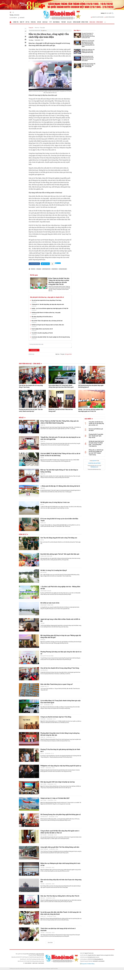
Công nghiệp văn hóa (45, 590)
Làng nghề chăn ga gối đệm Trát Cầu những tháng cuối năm (59, 847)
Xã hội (39, 22)
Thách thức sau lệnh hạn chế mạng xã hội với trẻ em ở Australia (57, 929)
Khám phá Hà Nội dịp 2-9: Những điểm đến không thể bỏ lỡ (61, 486)
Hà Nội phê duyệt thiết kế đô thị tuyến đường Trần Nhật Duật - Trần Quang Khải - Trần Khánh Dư (96, 444)
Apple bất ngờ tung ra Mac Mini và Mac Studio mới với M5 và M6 (60, 620)
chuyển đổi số (54, 268)
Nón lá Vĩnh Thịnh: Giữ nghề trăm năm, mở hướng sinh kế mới (47, 320)
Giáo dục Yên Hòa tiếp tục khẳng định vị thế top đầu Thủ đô (59, 896)
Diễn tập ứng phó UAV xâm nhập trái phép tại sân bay (57, 782)
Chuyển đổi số (44, 670)
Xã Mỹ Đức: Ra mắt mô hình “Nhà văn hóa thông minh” (61, 410)
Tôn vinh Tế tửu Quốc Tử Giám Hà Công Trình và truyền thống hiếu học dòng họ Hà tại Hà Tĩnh (88, 35)
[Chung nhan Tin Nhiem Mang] (87, 963)
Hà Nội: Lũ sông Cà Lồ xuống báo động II (53, 570)
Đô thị (27, 22)
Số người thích (68, 354)
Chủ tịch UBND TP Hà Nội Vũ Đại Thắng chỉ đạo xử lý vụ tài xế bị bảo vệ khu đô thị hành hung (60, 454)
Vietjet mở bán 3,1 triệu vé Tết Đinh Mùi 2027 (54, 798)
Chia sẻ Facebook (35, 263)
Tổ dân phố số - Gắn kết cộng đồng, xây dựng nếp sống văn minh (48, 304)
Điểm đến (42, 488)
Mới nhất (22, 17)
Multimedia (56, 22)
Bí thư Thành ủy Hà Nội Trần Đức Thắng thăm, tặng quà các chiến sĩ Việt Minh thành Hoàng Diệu (59, 422)
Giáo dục (45, 22)
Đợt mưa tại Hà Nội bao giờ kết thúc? (96, 429)
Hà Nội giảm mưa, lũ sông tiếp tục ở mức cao (55, 502)
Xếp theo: (57, 354)
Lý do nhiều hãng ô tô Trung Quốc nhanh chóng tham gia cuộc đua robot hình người (61, 386)
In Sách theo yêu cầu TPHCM (94, 463)
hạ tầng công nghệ (62, 268)
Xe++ (41, 704)
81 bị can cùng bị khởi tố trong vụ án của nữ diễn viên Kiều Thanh (59, 520)
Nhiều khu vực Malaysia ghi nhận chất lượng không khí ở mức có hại (60, 864)
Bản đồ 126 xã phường (97, 17)
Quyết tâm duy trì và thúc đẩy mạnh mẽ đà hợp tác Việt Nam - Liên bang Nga (88, 65)
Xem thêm (50, 942)
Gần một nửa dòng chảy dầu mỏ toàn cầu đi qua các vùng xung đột (60, 880)
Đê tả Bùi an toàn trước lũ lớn (49, 603)
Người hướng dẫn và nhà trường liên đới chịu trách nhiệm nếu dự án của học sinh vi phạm (88, 58)
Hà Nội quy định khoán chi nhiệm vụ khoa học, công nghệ (46, 312)
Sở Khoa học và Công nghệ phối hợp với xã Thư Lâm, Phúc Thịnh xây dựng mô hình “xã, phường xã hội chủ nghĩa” (88, 43)
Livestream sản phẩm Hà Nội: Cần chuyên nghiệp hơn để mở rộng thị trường (51, 337)
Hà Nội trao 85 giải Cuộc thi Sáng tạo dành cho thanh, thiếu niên (48, 324)
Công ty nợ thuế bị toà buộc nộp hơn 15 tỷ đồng (55, 717)
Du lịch (69, 22)
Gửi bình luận (34, 350)
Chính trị (15, 22)
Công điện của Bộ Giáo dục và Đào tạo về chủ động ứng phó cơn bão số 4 (96, 423)
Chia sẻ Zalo (46, 263)
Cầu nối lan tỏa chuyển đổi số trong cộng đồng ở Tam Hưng (46, 300)
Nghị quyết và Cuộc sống (46, 655)
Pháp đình (42, 719)
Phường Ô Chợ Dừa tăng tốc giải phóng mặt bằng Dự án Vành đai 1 (60, 750)
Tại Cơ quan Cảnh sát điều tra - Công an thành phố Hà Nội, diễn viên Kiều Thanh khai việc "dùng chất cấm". (60, 689)
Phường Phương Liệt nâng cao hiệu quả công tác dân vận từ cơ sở (60, 653)
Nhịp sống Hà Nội (110, 17)
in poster (94, 460)
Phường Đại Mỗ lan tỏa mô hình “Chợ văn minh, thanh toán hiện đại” (31, 410)
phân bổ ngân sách (46, 268)
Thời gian (62, 354)
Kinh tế (22, 22)
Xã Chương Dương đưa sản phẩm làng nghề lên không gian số (90, 386)
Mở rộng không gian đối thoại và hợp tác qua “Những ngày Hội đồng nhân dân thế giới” (60, 636)
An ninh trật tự (44, 686)
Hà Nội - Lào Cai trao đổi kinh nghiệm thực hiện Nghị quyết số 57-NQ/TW (50, 308)
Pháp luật (43, 522)
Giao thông (43, 784)
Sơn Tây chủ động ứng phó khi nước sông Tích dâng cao (58, 538)
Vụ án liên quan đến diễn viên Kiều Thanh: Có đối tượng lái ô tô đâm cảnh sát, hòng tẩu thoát (60, 913)
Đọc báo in (14, 17)
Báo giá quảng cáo (98, 959)
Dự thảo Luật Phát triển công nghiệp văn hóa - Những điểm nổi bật (60, 587)
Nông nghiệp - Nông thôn (80, 22)
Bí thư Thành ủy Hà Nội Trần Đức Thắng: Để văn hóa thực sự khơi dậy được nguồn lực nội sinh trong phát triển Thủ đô (58, 281)
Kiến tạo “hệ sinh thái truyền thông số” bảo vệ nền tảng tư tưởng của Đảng (59, 471)
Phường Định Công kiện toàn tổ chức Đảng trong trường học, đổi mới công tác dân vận (60, 734)
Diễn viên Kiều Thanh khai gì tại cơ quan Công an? (56, 684)
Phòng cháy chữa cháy (46, 556)
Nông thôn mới (44, 849)
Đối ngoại (42, 639)
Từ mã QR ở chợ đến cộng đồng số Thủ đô (42, 333)
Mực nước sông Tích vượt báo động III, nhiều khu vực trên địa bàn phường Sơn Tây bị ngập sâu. (60, 542)
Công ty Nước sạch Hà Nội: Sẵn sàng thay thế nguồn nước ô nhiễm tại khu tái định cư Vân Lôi (59, 832)
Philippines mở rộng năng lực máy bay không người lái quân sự (60, 766)
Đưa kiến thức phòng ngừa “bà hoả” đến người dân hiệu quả (59, 554)
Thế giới (63, 22)
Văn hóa (33, 22)
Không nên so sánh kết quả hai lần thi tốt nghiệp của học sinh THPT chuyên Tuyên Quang (96, 452)
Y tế (50, 22)
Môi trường (43, 572)
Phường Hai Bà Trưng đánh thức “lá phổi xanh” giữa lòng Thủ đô (96, 436)
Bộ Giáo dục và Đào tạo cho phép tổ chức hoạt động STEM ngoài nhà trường (88, 51)
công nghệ (39, 268)
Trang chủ (31, 27)
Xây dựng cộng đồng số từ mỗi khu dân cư (42, 316)
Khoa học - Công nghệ (96, 22)
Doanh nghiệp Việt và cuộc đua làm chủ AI (42, 329)
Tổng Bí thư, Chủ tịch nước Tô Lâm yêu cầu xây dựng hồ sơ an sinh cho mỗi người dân (60, 438)
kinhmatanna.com (94, 466)
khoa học (33, 268)
